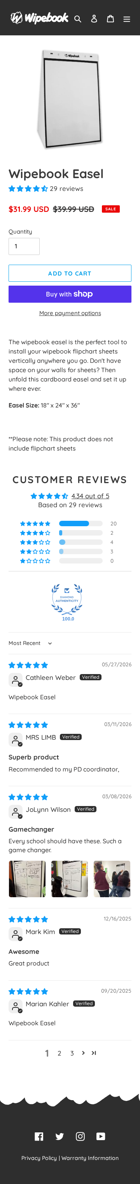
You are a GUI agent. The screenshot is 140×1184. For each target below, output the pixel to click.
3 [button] (72, 1053)
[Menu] (127, 18)
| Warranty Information (89, 1158)
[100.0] (66, 599)
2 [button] (59, 1053)
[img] (28, 665)
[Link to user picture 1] (27, 879)
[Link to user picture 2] (69, 879)
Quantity (20, 231)
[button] (29, 188)
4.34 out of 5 (90, 496)
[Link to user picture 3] (112, 879)
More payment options (70, 313)
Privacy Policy (39, 1158)
